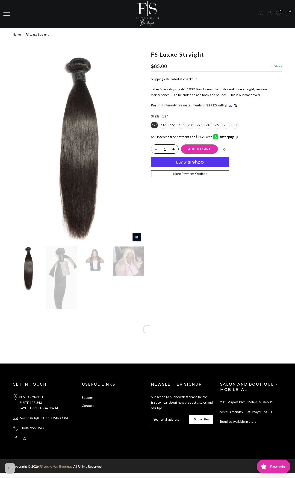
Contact (88, 406)
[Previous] (21, 147)
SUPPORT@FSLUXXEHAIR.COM (44, 418)
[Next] (136, 147)
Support (88, 397)
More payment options (190, 174)
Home (17, 34)
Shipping (157, 79)
